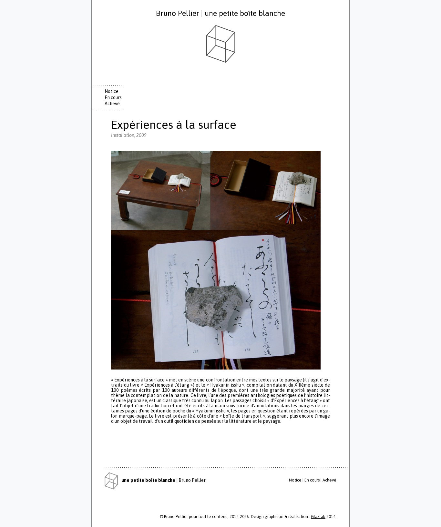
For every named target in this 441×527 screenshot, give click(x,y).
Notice (111, 91)
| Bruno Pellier (163, 480)
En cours (113, 97)
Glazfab (318, 516)
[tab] (116, 91)
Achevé (112, 103)
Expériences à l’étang (167, 385)
